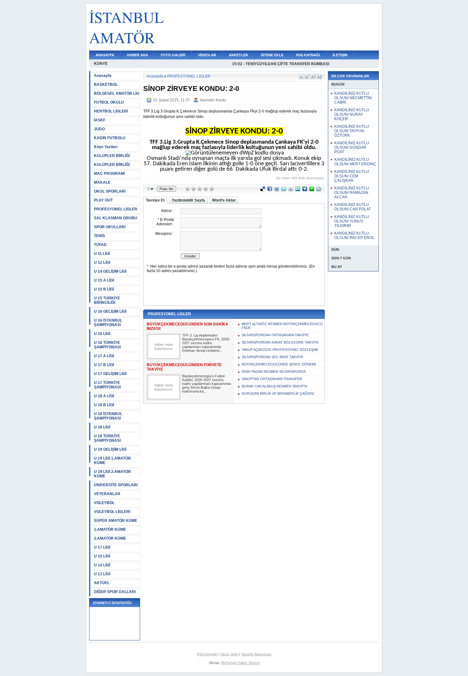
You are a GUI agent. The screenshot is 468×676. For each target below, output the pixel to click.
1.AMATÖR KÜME (110, 529)
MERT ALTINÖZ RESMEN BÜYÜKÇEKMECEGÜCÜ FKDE (282, 326)
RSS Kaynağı (207, 654)
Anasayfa (102, 75)
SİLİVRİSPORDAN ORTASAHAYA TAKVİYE (275, 335)
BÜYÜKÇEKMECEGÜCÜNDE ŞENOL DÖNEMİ (279, 364)
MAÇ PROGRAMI (109, 173)
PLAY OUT (103, 200)
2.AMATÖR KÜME (110, 538)
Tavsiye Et (155, 200)
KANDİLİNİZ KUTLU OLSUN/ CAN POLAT (352, 206)
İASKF (99, 120)
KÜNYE (101, 63)
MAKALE (102, 182)
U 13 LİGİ (102, 574)
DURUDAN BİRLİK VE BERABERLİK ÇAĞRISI (278, 393)
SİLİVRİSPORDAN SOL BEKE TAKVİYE (272, 357)
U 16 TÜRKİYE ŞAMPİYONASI (107, 344)
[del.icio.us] (262, 190)
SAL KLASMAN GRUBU (115, 218)
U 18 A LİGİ (104, 396)
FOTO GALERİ (173, 55)
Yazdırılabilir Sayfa (188, 200)
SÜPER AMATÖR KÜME (115, 520)
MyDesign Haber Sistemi (240, 663)
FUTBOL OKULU (109, 102)
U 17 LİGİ (102, 547)
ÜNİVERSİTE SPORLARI (116, 485)
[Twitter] (283, 190)
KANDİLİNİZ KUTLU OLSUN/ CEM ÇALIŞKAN (351, 176)
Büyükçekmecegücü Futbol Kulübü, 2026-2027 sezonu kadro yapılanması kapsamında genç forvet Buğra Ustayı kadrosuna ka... (206, 383)
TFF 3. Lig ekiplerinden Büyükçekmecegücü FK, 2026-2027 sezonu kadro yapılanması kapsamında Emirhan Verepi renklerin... (206, 342)
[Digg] (304, 190)
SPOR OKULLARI (109, 227)
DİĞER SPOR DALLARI (115, 592)
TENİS (99, 236)
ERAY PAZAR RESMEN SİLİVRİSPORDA (274, 371)
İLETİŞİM (340, 55)
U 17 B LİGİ (104, 365)
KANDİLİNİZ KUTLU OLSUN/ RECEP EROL (354, 235)
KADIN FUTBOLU (109, 138)
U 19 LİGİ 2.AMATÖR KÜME (112, 473)
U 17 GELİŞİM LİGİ (110, 374)
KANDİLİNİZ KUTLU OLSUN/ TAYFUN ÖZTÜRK (351, 131)
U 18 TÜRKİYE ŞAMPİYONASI (107, 438)
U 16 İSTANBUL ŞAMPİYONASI (108, 322)
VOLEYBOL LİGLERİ (112, 511)
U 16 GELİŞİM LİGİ (110, 311)
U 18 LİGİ (102, 427)
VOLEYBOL (104, 503)
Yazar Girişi (229, 654)
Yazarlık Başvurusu (256, 654)
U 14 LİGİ (102, 565)
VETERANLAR (107, 494)
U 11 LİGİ (102, 253)
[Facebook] (269, 190)
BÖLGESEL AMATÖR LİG (116, 93)
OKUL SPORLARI (109, 191)
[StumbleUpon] (297, 190)
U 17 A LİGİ (104, 356)
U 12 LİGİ (102, 262)
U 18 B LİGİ (104, 405)
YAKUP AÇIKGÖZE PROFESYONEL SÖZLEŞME (280, 350)
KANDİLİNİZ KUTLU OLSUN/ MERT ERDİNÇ (355, 161)
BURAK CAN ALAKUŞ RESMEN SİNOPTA (274, 386)
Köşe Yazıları (105, 147)
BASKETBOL (106, 84)
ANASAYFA (105, 55)
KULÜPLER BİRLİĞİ (112, 156)
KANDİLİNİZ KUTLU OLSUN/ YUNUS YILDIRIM (351, 221)
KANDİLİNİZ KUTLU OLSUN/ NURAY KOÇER (351, 114)
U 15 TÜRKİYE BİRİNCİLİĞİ (107, 300)
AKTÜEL (102, 583)
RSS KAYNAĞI (308, 55)
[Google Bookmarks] (290, 190)
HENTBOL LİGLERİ (111, 111)
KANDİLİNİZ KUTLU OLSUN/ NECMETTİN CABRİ (353, 98)
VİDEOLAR (207, 55)
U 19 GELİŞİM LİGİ (110, 449)
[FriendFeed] (276, 190)
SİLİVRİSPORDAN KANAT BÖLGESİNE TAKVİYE (280, 342)
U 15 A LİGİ (104, 280)
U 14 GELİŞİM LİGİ (110, 271)
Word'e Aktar (224, 200)
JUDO (99, 129)
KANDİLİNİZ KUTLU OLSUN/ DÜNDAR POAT (351, 147)
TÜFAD (100, 244)
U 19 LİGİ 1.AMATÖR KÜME (112, 460)
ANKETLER (238, 55)
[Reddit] (318, 190)
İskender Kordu (213, 100)
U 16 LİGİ (102, 333)
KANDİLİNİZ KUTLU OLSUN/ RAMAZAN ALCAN (351, 192)
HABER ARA (137, 55)
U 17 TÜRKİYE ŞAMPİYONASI (107, 384)
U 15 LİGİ (102, 556)
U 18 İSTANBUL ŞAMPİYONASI (108, 416)
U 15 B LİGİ (104, 289)
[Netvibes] (311, 190)
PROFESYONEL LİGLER (115, 209)
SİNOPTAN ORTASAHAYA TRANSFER (272, 379)
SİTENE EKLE (272, 55)
